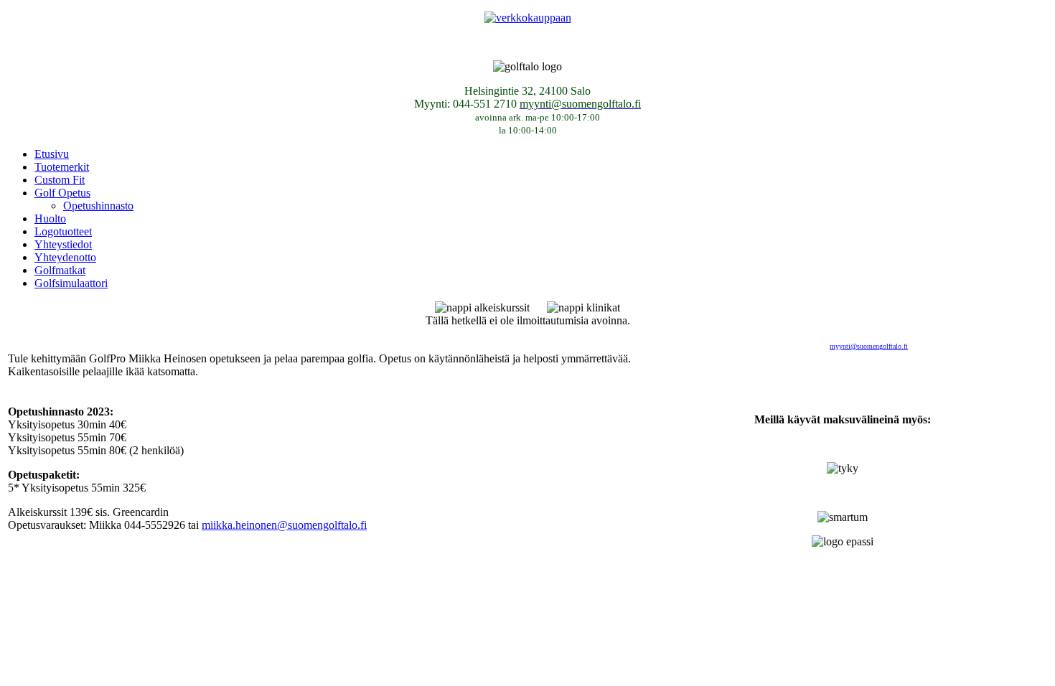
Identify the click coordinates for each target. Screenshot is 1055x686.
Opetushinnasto (98, 205)
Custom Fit (59, 180)
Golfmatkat (59, 270)
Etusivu (51, 154)
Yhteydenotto (65, 257)
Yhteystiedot (63, 244)
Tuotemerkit (61, 167)
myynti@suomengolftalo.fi (869, 346)
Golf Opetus (62, 193)
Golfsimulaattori (71, 283)
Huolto (50, 218)
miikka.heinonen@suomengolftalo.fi (284, 525)
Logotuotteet (63, 231)
